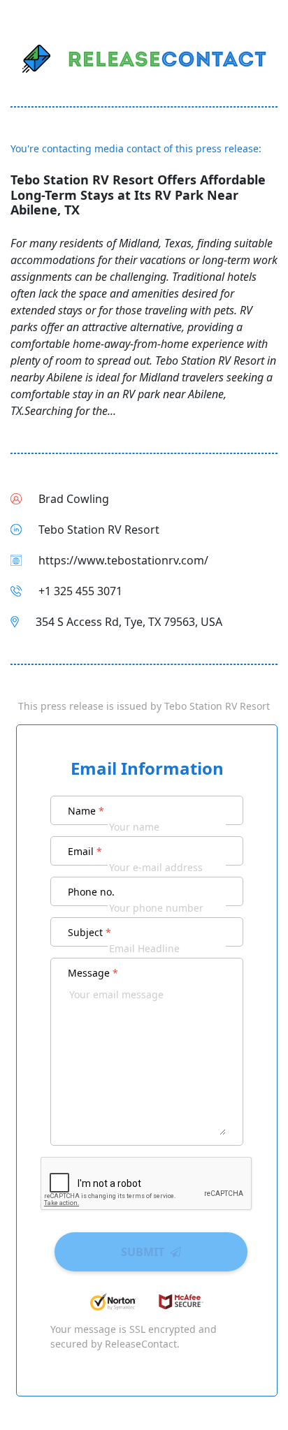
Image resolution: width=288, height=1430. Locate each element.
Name (86, 810)
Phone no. (91, 891)
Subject (89, 932)
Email (85, 851)
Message (93, 972)
